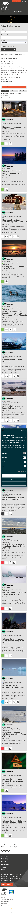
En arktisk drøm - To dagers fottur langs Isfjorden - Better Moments (13, 546)
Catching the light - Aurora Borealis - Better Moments (12, 780)
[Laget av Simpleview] (6, 909)
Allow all (14, 475)
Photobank (4, 878)
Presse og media (15, 876)
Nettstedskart (4, 903)
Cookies (3, 897)
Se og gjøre (4, 867)
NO (23, 1)
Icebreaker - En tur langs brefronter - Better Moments (13, 687)
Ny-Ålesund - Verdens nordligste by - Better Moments (14, 221)
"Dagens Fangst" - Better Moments (12, 361)
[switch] (24, 457)
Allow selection (14, 479)
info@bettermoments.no (6, 81)
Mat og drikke (5, 864)
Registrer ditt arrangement (7, 874)
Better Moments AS (5, 61)
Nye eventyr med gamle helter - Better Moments (14, 128)
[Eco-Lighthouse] (11, 892)
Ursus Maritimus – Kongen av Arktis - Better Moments (14, 594)
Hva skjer (3, 861)
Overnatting (4, 858)
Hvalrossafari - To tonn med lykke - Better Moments (13, 407)
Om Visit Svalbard (5, 876)
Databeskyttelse (5, 901)
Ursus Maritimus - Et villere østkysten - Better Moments (13, 499)
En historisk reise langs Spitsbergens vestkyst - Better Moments (14, 734)
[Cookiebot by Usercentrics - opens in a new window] (20, 430)
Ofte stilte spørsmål (6, 880)
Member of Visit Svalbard (14, 878)
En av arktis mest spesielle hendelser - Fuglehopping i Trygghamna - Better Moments (14, 313)
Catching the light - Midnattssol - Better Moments (14, 267)
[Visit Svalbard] (4, 891)
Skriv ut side (4, 846)
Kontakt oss (18, 874)
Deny (14, 483)
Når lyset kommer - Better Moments (12, 174)
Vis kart (14, 90)
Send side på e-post (15, 846)
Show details (20, 471)
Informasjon (4, 856)
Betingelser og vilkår (5, 905)
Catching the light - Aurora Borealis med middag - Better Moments (13, 641)
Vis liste (5, 90)
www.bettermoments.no (6, 79)
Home (3, 869)
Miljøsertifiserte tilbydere (8, 46)
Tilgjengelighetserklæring (7, 899)
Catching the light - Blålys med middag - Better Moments (14, 822)
